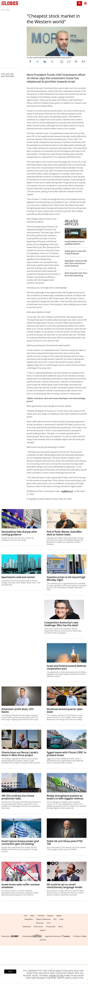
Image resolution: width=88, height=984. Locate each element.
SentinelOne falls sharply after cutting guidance (19, 533)
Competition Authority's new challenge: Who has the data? (61, 624)
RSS (55, 919)
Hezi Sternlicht (7, 76)
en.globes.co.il (67, 491)
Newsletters (29, 919)
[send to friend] (69, 62)
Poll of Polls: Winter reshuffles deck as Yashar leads (64, 533)
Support (42, 930)
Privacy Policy (50, 927)
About (60, 927)
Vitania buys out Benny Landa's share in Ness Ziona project (19, 754)
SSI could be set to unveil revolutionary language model (64, 886)
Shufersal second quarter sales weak (64, 710)
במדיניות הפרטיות (56, 975)
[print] (61, 62)
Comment (40, 916)
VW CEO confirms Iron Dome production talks (17, 797)
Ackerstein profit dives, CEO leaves (17, 710)
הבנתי (10, 971)
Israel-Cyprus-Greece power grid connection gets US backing (20, 842)
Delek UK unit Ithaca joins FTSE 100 (65, 842)
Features (50, 916)
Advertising (26, 927)
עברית (49, 923)
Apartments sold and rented (17, 577)
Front (2, 10)
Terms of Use (38, 927)
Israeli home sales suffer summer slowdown (20, 886)
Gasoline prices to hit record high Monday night (66, 578)
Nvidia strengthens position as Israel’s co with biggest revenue (65, 797)
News (7, 10)
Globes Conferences (43, 919)
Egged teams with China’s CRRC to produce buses (66, 754)
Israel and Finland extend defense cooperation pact (66, 667)
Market (58, 916)
